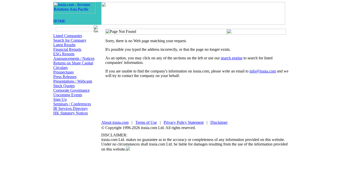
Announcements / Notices (73, 58)
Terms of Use (146, 122)
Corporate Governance (71, 90)
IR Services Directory (70, 108)
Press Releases (65, 77)
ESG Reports (64, 54)
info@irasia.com (263, 71)
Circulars (60, 67)
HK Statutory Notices (70, 113)
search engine (231, 58)
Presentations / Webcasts (72, 81)
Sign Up (60, 99)
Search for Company (69, 40)
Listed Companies (67, 36)
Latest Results (64, 45)
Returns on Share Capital (73, 63)
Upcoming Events (67, 95)
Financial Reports (67, 49)
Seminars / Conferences (72, 104)
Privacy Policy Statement (184, 122)
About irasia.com (115, 122)
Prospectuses (63, 72)
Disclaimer (219, 122)
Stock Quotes (64, 86)
